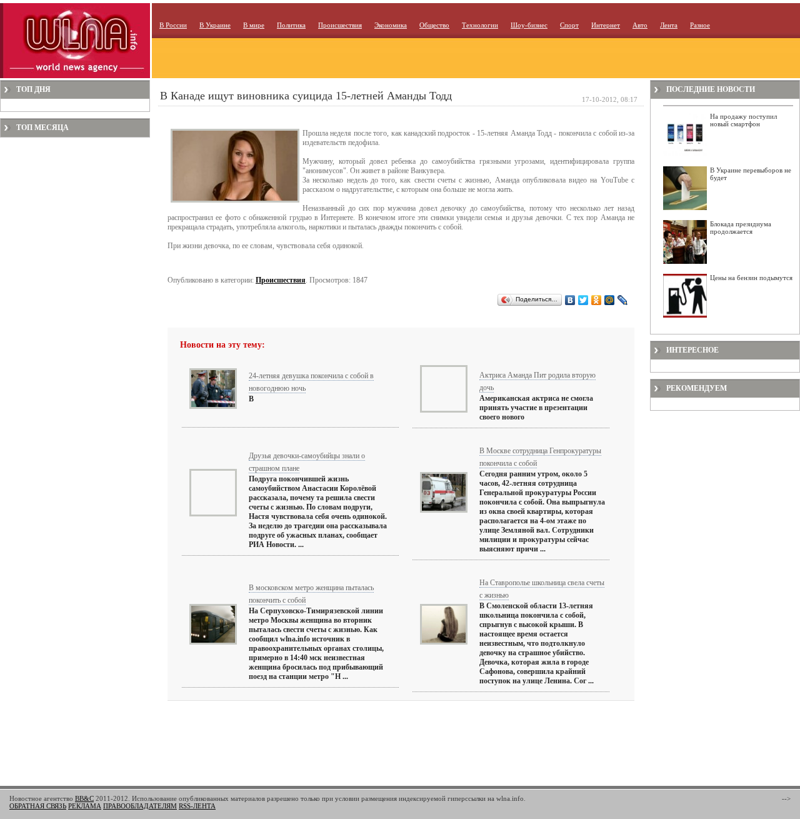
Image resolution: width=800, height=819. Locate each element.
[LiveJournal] (622, 300)
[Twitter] (583, 300)
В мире (253, 25)
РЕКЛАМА (84, 806)
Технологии (480, 25)
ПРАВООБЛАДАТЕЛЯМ (140, 806)
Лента (669, 25)
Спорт (569, 25)
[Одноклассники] (596, 300)
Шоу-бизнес (529, 25)
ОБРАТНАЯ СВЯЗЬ (37, 806)
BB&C (84, 798)
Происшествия (340, 25)
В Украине (215, 25)
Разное (700, 25)
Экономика (390, 25)
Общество (434, 25)
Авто (640, 25)
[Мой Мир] (609, 300)
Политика (291, 25)
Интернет (605, 25)
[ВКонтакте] (570, 300)
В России (173, 25)
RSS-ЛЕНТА (197, 806)
